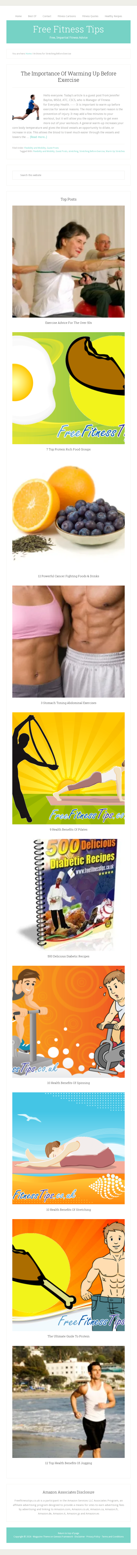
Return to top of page (68, 1533)
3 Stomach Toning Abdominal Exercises (68, 703)
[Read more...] (38, 137)
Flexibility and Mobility (35, 148)
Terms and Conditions (113, 1536)
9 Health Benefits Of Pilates (68, 829)
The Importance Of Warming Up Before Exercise (68, 76)
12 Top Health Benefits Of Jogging (68, 1463)
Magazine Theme (41, 1536)
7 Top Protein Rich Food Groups (68, 449)
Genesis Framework (63, 1536)
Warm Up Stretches (115, 151)
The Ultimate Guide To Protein (68, 1336)
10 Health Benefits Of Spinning (68, 1083)
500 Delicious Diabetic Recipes (68, 956)
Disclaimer (80, 1536)
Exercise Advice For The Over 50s (68, 323)
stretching (73, 151)
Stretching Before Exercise (92, 151)
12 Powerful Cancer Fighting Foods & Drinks (68, 576)
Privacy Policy (93, 1536)
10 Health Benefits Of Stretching (68, 1209)
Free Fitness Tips (68, 29)
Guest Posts (53, 148)
